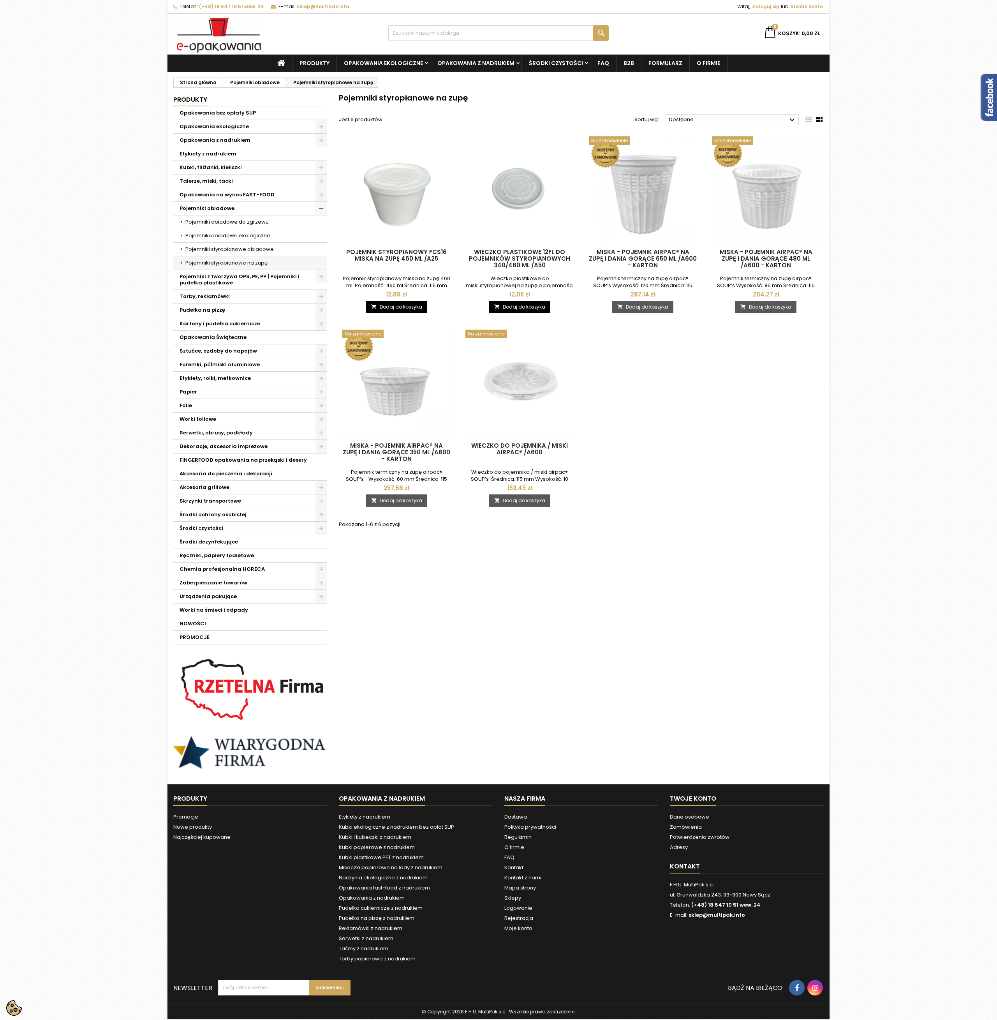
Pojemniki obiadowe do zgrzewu (227, 222)
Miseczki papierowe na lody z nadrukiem (390, 867)
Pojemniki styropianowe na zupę (226, 262)
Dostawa (515, 817)
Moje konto (518, 928)
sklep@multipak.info (323, 6)
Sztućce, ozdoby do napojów (218, 351)
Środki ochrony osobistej (213, 514)
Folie (186, 405)
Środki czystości (556, 63)
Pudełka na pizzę (202, 310)
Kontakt (513, 867)
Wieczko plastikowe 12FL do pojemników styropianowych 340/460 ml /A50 (519, 258)
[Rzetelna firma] (250, 690)
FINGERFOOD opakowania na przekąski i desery (243, 460)
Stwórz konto (806, 6)
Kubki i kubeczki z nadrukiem (375, 837)
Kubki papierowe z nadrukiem (377, 847)
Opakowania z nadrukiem (475, 63)
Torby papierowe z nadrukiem (377, 958)
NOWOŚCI (193, 623)
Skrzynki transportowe (210, 501)
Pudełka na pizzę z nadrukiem (376, 918)
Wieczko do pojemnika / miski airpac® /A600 (519, 448)
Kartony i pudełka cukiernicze (220, 323)
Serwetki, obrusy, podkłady (216, 432)
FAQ (603, 63)
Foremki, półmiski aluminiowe (220, 364)
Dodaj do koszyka (396, 307)
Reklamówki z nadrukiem (370, 928)
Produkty (314, 63)
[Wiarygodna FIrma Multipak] (250, 752)
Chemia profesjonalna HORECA (222, 569)
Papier (188, 391)
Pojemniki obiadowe (207, 208)
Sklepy (512, 898)
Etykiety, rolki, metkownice (215, 378)
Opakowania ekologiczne (383, 63)
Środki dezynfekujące (209, 541)
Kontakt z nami (522, 877)
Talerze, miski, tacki (206, 181)
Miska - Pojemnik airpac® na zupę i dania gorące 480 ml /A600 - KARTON (766, 258)
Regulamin (518, 837)
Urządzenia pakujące (208, 596)
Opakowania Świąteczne (213, 337)
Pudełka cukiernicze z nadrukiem (381, 908)
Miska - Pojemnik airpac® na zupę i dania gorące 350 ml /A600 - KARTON (396, 452)
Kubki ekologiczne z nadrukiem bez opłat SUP (396, 827)
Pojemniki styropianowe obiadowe (229, 249)
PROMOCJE (195, 637)
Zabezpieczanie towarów (213, 582)
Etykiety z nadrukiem (208, 153)
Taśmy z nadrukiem (363, 948)
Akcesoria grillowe (204, 487)
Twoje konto (693, 798)
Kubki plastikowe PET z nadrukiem (381, 857)
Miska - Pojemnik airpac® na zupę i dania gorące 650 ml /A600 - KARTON (643, 258)
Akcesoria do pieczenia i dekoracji (226, 473)
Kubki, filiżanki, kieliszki (211, 167)
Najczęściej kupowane (202, 837)
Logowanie (518, 908)
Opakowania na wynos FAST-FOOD (227, 194)
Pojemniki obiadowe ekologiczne (227, 235)
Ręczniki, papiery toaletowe (217, 555)
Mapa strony (520, 887)
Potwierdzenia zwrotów (699, 837)
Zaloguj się (765, 6)
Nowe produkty (192, 827)
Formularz (665, 63)
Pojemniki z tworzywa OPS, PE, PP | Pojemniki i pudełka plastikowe (239, 279)
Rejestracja (518, 918)
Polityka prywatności (530, 827)
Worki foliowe (198, 419)
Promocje (185, 817)
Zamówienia (686, 827)
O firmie (708, 63)
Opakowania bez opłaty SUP (218, 112)
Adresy (679, 847)
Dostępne (733, 120)
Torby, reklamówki (205, 296)
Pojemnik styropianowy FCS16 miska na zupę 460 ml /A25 (396, 255)
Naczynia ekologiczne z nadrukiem (383, 877)
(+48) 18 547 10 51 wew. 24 (231, 6)
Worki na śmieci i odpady (214, 610)
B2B (629, 63)
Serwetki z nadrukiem (366, 938)
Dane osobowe (689, 817)
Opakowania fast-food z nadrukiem (384, 887)
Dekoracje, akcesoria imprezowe (224, 446)
